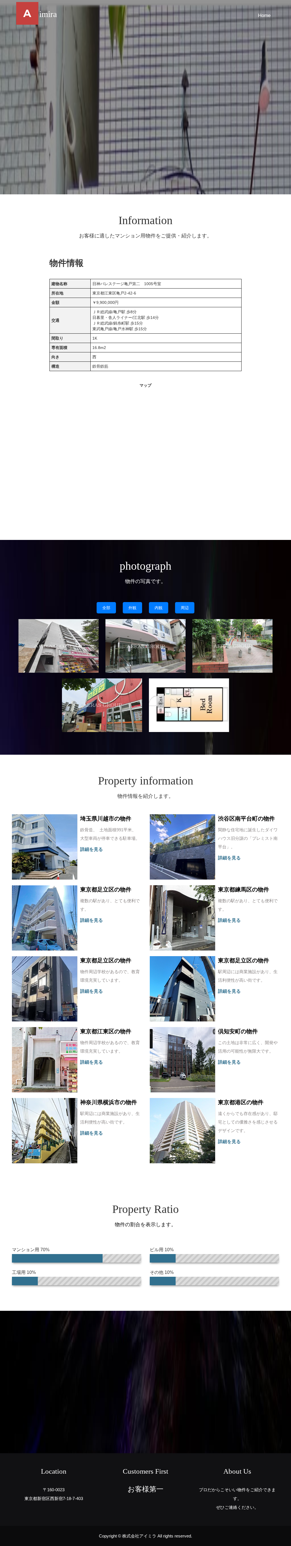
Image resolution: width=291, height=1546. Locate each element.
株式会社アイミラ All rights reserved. (157, 1536)
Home (264, 15)
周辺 (185, 607)
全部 (106, 607)
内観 (159, 607)
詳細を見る (91, 849)
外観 (132, 607)
